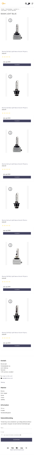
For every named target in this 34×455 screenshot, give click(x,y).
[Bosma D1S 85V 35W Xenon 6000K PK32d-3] (17, 33)
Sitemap (3, 382)
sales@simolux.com (7, 378)
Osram (2, 397)
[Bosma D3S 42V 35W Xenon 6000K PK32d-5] (17, 146)
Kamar (2, 395)
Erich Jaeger (4, 393)
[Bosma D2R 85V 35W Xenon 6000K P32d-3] (17, 314)
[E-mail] (16, 432)
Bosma (2, 391)
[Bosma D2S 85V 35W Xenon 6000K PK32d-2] (17, 89)
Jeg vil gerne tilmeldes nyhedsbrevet (14, 435)
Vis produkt (17, 64)
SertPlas (3, 399)
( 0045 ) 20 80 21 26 (7, 376)
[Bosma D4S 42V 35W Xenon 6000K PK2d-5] (17, 202)
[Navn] (16, 427)
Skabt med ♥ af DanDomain (17, 449)
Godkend (16, 439)
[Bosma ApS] (8, 4)
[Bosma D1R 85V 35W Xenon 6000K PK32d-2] (17, 258)
